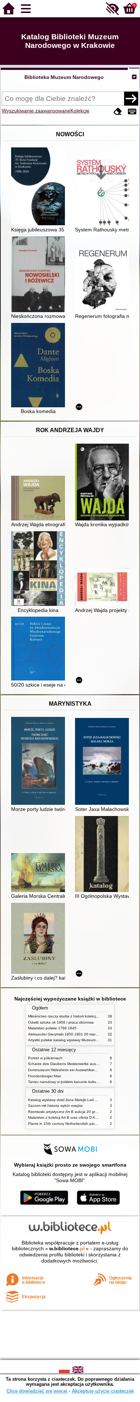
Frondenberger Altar (44, 1076)
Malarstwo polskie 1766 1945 (52, 1028)
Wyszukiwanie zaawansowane (36, 111)
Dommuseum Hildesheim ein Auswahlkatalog (65, 1070)
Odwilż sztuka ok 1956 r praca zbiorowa (61, 1022)
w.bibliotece (67, 1248)
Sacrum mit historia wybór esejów (55, 1106)
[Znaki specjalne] (132, 111)
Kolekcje (79, 111)
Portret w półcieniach (45, 1058)
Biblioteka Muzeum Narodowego (64, 77)
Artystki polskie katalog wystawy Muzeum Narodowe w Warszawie (82, 1040)
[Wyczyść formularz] (117, 111)
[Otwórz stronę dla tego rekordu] (40, 187)
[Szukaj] (131, 98)
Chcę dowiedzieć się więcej (36, 1391)
